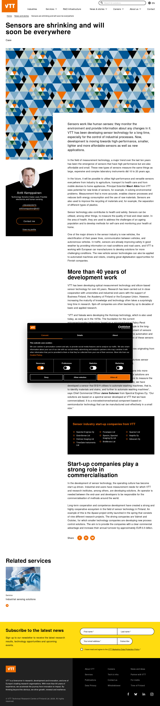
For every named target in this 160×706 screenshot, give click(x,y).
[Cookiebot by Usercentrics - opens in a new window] (120, 327)
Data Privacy (90, 685)
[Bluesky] (92, 538)
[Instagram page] (151, 695)
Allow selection (80, 377)
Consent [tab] (44, 335)
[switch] (66, 368)
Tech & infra (113, 674)
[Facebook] (79, 538)
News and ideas (138, 669)
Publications (90, 680)
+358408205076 (29, 205)
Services (50, 8)
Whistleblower (114, 685)
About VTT (90, 669)
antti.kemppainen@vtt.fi (29, 208)
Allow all (113, 377)
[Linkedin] (86, 538)
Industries (32, 8)
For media (135, 680)
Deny (46, 377)
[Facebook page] (128, 694)
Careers (117, 8)
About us (134, 8)
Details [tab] (80, 335)
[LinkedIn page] (143, 694)
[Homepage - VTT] (9, 6)
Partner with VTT (138, 674)
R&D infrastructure (72, 8)
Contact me (29, 221)
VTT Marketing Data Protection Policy (124, 649)
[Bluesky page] (135, 695)
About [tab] (115, 335)
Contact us (112, 680)
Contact (151, 8)
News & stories (97, 8)
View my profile (29, 229)
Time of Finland (138, 685)
